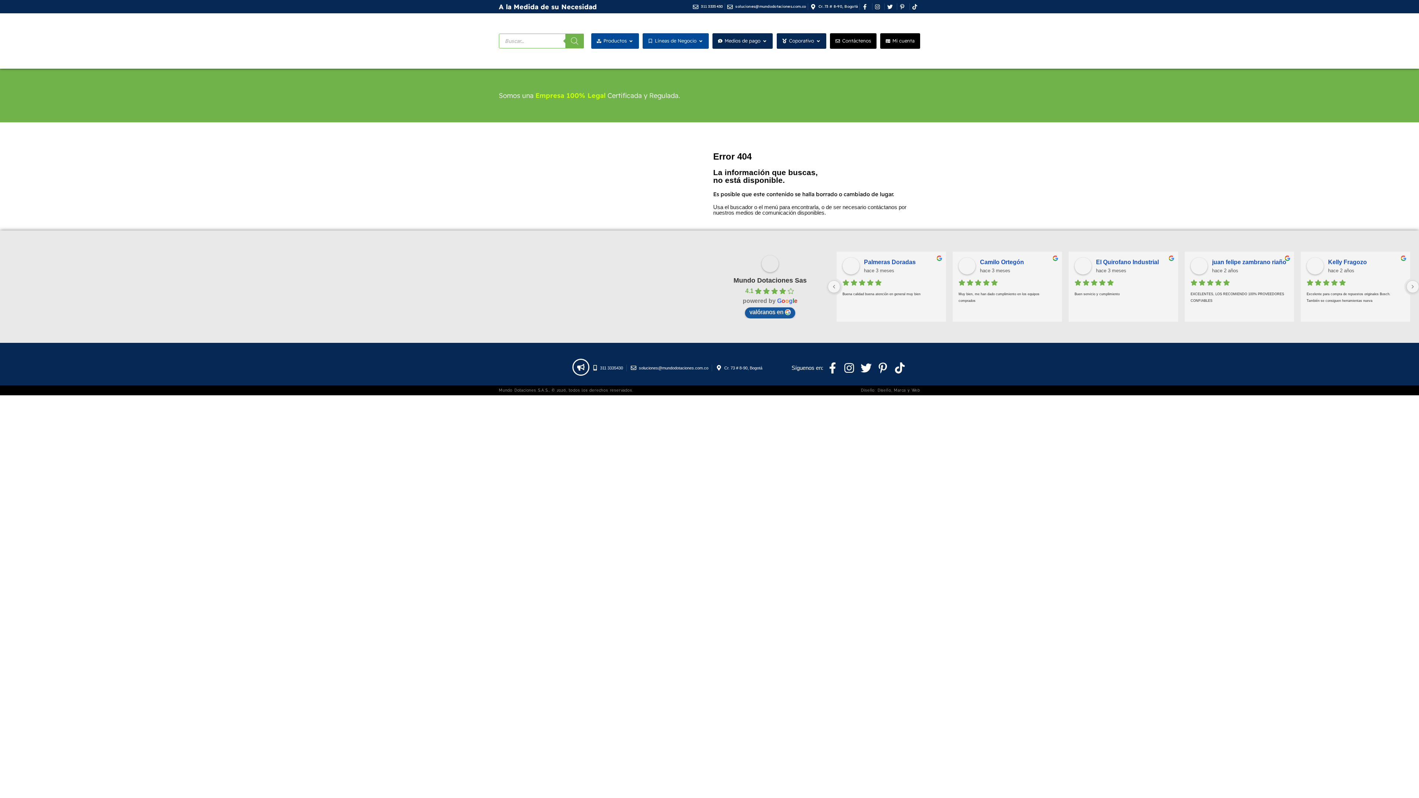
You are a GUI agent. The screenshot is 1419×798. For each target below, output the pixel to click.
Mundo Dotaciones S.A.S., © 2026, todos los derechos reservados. (566, 390)
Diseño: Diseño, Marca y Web (890, 390)
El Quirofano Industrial (1127, 262)
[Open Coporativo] (818, 41)
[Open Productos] (631, 41)
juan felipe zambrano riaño (1249, 262)
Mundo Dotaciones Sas (770, 280)
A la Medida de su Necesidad (548, 7)
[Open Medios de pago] (764, 41)
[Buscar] (574, 41)
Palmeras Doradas (890, 262)
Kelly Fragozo (1347, 262)
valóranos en (766, 312)
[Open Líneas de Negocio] (700, 41)
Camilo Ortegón (1002, 262)
